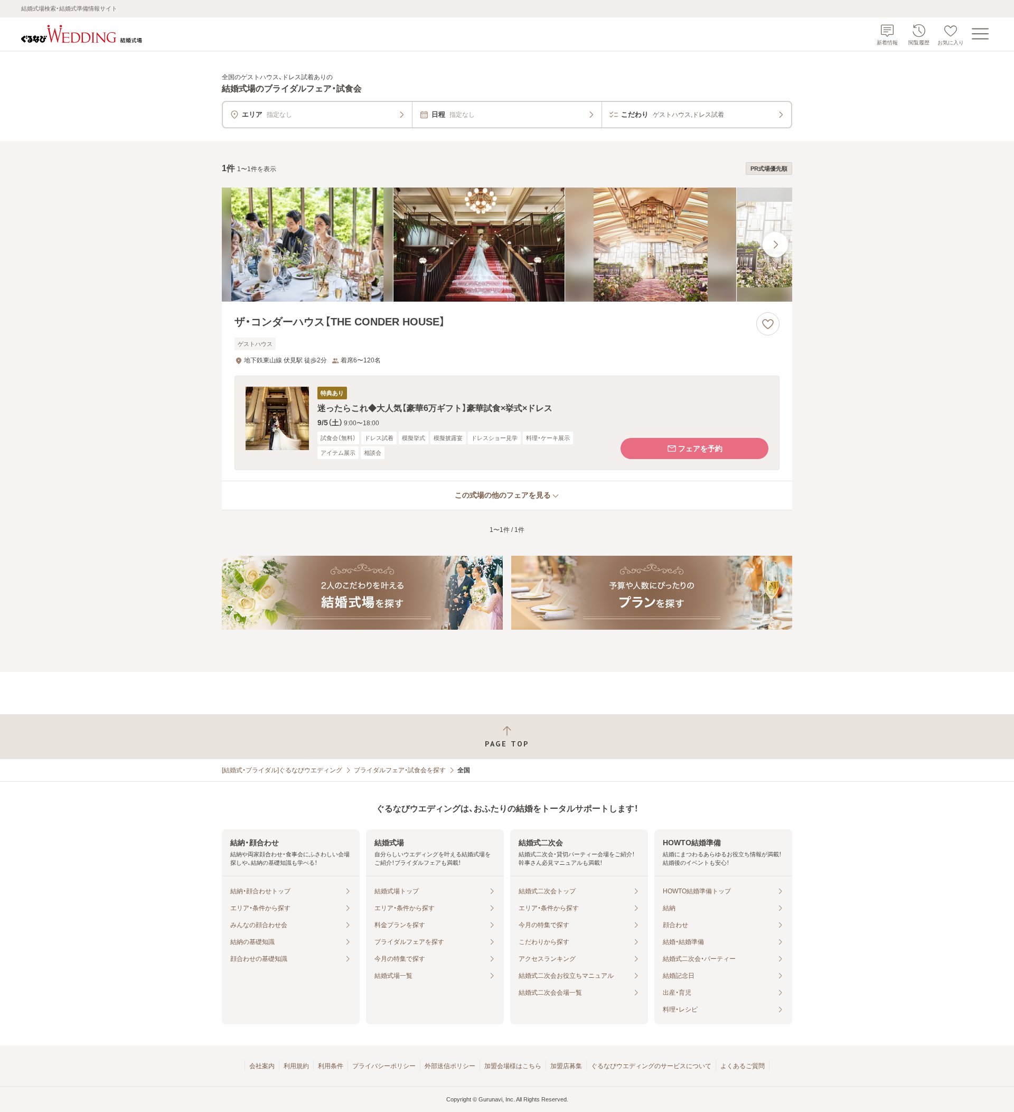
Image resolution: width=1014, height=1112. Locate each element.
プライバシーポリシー (384, 1066)
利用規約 (296, 1066)
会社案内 (262, 1066)
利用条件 (330, 1066)
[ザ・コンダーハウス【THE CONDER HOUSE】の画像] (507, 245)
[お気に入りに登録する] (768, 323)
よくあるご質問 (742, 1066)
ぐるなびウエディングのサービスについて (651, 1066)
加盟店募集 (566, 1066)
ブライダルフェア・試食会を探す (400, 770)
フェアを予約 (700, 448)
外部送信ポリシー (450, 1066)
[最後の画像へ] (775, 244)
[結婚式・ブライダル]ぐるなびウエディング (282, 770)
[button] (507, 423)
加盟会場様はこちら (512, 1066)
